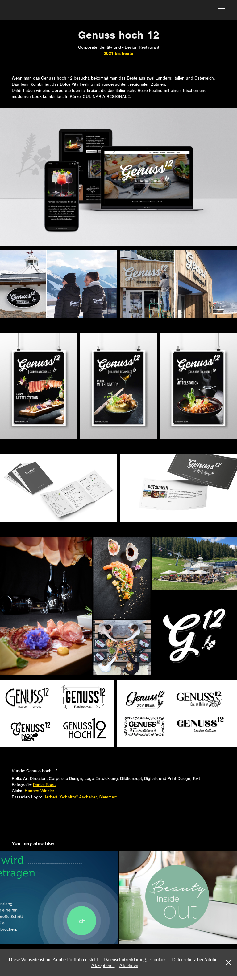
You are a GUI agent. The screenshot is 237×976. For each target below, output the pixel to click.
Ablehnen (128, 965)
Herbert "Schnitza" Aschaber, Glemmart (80, 797)
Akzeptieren (103, 965)
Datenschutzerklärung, (125, 959)
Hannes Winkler (39, 791)
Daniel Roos (44, 784)
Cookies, (159, 959)
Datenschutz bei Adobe (194, 959)
